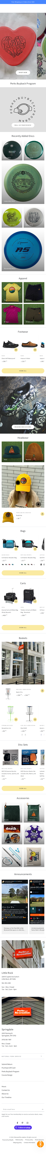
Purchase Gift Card (8, 1068)
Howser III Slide (25, 358)
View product (16, 350)
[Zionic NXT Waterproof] (11, 344)
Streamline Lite (6, 728)
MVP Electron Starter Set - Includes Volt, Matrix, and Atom (28, 773)
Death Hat (19, 515)
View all (23, 371)
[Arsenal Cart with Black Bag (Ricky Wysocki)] (11, 596)
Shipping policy (17, 1142)
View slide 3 (19, 77)
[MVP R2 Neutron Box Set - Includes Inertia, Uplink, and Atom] (11, 757)
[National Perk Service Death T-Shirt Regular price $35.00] (38, 504)
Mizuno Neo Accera (23, 427)
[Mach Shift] (30, 714)
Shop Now (23, 72)
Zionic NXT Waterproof (8, 358)
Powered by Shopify (7, 1140)
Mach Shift (24, 728)
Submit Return (7, 1064)
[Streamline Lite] (11, 714)
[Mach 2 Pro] (8, 694)
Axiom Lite (43, 728)
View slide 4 (26, 77)
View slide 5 (33, 77)
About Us (5, 1094)
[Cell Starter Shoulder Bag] (11, 543)
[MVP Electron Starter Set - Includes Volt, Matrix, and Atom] (30, 757)
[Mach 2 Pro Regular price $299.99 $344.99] (34, 675)
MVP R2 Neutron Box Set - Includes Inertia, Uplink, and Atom (10, 773)
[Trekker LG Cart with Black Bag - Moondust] (30, 596)
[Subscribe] (43, 1109)
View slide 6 (40, 77)
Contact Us (6, 1090)
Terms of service (39, 1140)
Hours (4, 1086)
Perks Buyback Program (10, 1071)
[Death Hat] (8, 517)
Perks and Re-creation (20, 1137)
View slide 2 (13, 77)
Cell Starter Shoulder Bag (9, 557)
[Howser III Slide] (30, 344)
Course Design (7, 1075)
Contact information (29, 1142)
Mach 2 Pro (19, 692)
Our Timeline (6, 1097)
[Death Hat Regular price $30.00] (17, 482)
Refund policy (19, 1140)
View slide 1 (6, 77)
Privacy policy (29, 1140)
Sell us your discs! (23, 125)
